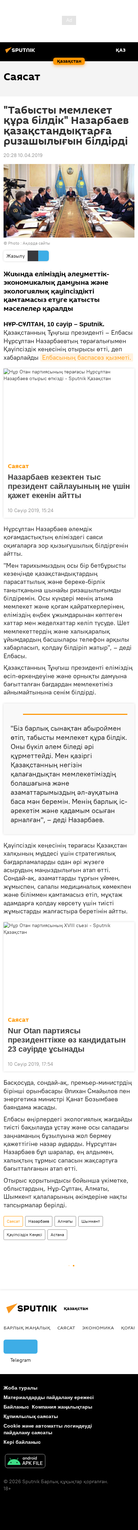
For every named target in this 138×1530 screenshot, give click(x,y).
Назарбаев (38, 1221)
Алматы (65, 1221)
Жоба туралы (21, 1388)
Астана (57, 1234)
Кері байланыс (22, 1442)
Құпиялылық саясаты (31, 1416)
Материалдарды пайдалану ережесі (49, 1397)
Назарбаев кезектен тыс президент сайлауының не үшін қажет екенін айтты (69, 486)
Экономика (98, 1327)
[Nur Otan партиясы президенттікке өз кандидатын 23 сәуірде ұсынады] (69, 967)
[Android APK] (25, 1462)
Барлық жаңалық (27, 1327)
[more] (126, 510)
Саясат (18, 466)
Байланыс (16, 1407)
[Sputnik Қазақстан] (21, 53)
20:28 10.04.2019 (23, 155)
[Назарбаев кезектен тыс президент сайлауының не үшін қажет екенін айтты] (69, 414)
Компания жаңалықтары (62, 1407)
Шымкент (90, 1221)
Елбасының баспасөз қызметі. (86, 357)
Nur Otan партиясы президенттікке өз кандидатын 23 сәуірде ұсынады (67, 1039)
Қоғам (129, 1327)
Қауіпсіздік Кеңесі (24, 1234)
